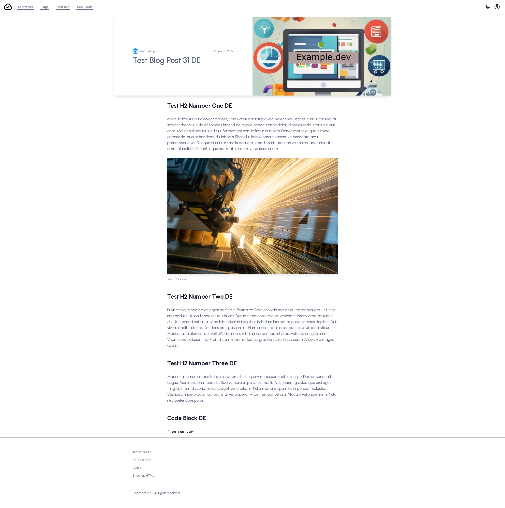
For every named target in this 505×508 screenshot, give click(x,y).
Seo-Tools (84, 7)
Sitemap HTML (143, 475)
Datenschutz (142, 460)
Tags (45, 7)
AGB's (137, 468)
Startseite (25, 7)
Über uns (62, 7)
